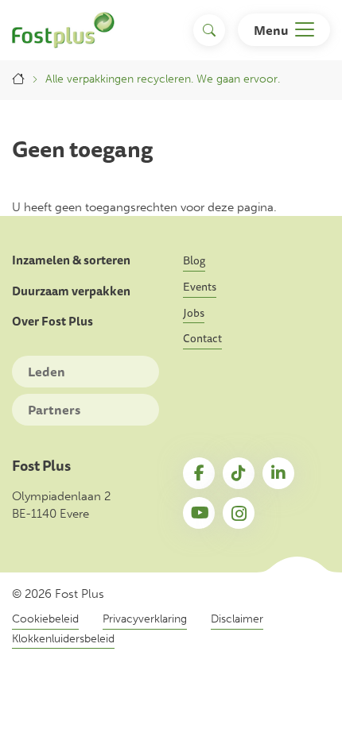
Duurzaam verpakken (71, 291)
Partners (54, 409)
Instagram (239, 513)
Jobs (193, 313)
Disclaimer (237, 619)
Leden (46, 371)
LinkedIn (278, 473)
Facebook (199, 473)
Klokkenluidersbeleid (63, 639)
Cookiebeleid (45, 619)
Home (18, 79)
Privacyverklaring (145, 619)
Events (199, 286)
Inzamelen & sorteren (71, 260)
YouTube (199, 513)
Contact (202, 338)
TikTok (239, 473)
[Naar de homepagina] (63, 30)
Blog (194, 260)
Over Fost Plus (52, 321)
